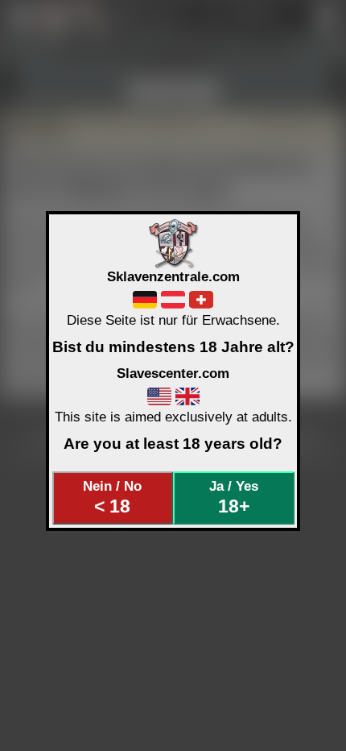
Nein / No (112, 497)
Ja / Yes (233, 497)
